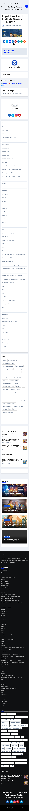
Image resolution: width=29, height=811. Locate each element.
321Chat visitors (6, 130)
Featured (4, 201)
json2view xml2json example (9, 403)
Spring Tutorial (5, 318)
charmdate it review (7, 187)
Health (3, 219)
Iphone (3, 226)
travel (4, 420)
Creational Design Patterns (14, 392)
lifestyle (4, 250)
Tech (3, 328)
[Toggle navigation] (1, 6)
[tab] (5, 83)
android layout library (8, 369)
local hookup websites (7, 261)
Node (3, 286)
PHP (3, 289)
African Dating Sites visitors (9, 137)
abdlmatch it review (7, 134)
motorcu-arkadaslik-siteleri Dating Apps (12, 275)
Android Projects (6, 155)
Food (3, 204)
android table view (18, 377)
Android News (5, 151)
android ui (5, 380)
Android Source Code (7, 158)
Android (4, 141)
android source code (7, 377)
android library (18, 369)
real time (5, 409)
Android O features (7, 374)
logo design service (7, 406)
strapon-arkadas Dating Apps (9, 321)
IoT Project (4, 222)
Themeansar (14, 809)
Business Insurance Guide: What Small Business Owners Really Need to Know (12, 460)
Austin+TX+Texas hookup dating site (11, 169)
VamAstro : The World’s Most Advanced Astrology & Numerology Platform (11, 433)
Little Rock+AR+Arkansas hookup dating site (13, 254)
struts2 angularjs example (9, 415)
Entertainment (5, 194)
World (3, 350)
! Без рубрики (5, 127)
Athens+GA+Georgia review (9, 165)
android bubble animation (8, 366)
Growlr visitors (5, 212)
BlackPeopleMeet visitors (8, 173)
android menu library (15, 722)
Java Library (5, 236)
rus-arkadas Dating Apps (8, 300)
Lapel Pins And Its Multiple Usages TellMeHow (13, 19)
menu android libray (18, 406)
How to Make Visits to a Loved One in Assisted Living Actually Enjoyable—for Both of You (11, 447)
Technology (5, 332)
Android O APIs (5, 725)
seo (10, 409)
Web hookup (5, 343)
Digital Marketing (5, 745)
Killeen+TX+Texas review (8, 240)
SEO (3, 307)
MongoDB (4, 272)
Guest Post (4, 215)
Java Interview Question (8, 233)
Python (3, 293)
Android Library (6, 148)
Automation (15, 383)
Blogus (22, 807)
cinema (4, 392)
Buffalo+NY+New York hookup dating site (13, 180)
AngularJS (4, 162)
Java (3, 229)
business (18, 386)
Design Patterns (20, 742)
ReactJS (4, 297)
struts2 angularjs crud (8, 412)
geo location (5, 397)
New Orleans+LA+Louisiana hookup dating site (14, 279)
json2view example (21, 400)
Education (4, 190)
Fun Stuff (4, 208)
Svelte (3, 325)
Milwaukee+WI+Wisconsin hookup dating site (13, 268)
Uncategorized (5, 339)
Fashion (4, 197)
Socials (3, 311)
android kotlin (19, 366)
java (17, 397)
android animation (12, 360)
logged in (10, 93)
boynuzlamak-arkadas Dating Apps (11, 176)
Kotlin (3, 243)
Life (3, 247)
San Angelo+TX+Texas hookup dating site (13, 304)
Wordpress (4, 346)
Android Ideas (5, 144)
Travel (3, 335)
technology (18, 762)
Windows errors (11, 420)
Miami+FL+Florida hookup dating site (11, 265)
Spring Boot (5, 314)
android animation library (8, 363)
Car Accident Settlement (16, 389)
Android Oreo (16, 374)
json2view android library (8, 400)
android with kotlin (13, 380)
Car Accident (5, 389)
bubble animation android (8, 386)
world (18, 420)
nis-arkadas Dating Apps (8, 282)
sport (14, 409)
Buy (23, 386)
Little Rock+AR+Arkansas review (10, 258)
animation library (7, 383)
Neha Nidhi (8, 25)
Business (4, 183)
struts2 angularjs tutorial (7, 762)
